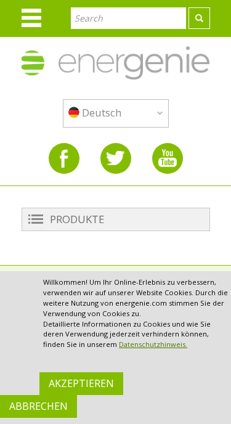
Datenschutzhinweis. (153, 344)
